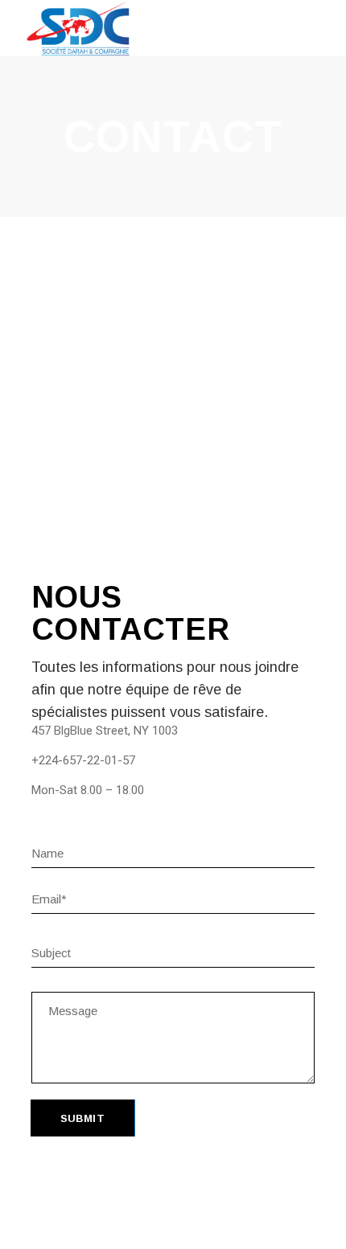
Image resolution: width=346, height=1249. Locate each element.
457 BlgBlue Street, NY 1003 (104, 730)
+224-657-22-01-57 (83, 760)
